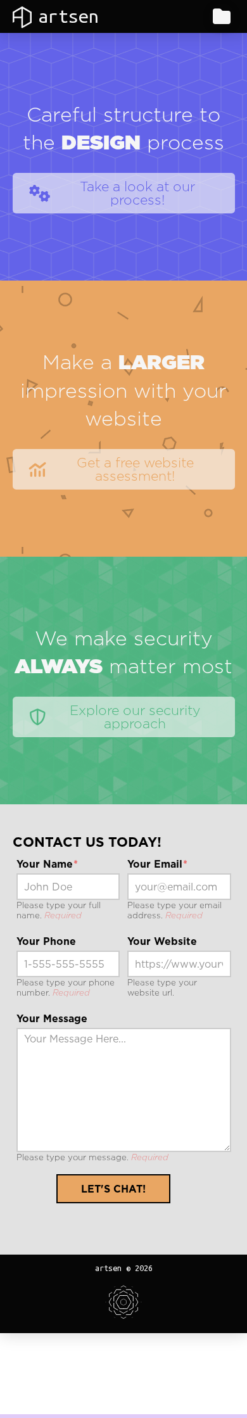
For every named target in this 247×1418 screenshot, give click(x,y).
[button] (221, 16)
